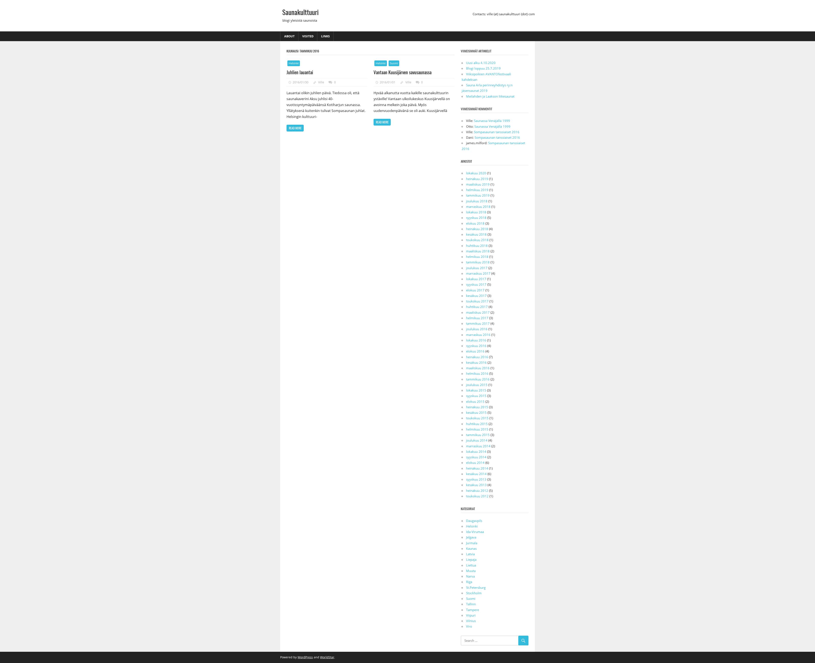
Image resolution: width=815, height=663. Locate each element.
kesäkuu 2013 (476, 485)
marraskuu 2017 (478, 273)
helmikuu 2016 (477, 373)
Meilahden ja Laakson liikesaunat (490, 96)
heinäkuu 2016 (477, 357)
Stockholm (474, 593)
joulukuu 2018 (477, 201)
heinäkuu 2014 (477, 468)
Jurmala (471, 543)
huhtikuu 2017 (477, 307)
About (289, 36)
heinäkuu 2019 (477, 179)
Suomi (394, 63)
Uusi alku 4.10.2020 (481, 63)
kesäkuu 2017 (476, 296)
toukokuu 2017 (477, 301)
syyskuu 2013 (476, 479)
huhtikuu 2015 (477, 424)
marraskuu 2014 (478, 446)
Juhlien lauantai (300, 72)
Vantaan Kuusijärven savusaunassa (402, 72)
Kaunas (471, 548)
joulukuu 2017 (477, 268)
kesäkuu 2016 (476, 362)
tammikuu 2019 (478, 195)
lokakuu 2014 (476, 451)
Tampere (472, 610)
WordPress (305, 657)
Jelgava (471, 537)
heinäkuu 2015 (477, 407)
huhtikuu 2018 (477, 245)
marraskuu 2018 (478, 206)
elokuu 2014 (475, 462)
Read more (295, 128)
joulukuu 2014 (477, 440)
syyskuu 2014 (476, 457)
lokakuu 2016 (476, 340)
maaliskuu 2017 (478, 312)
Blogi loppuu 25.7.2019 (483, 68)
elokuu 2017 (475, 290)
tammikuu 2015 (478, 435)
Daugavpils (474, 521)
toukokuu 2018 (477, 240)
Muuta (471, 571)
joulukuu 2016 (477, 329)
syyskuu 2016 (476, 346)
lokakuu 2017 (476, 279)
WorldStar (327, 657)
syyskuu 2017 (476, 284)
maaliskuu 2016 (478, 368)
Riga (469, 582)
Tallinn (471, 604)
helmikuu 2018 (477, 257)
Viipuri (471, 615)
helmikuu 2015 (477, 429)
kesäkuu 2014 (476, 474)
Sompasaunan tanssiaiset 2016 (496, 132)
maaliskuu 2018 (478, 251)
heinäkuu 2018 (477, 229)
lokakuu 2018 (476, 212)
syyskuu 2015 (476, 396)
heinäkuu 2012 (477, 490)
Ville (321, 82)
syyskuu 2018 (476, 217)
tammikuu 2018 (478, 262)
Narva (470, 576)
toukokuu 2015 (477, 418)
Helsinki (294, 63)
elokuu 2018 (475, 223)
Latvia (470, 554)
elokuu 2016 (475, 351)
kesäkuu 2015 (476, 412)
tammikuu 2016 (478, 379)
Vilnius (471, 621)
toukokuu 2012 (477, 496)
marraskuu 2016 (478, 335)
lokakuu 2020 (476, 173)
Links (325, 36)
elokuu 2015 (475, 401)
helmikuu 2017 (477, 318)
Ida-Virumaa (475, 532)
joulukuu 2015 (477, 385)
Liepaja (471, 559)
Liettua (471, 565)
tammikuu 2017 (478, 323)
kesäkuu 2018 (476, 234)
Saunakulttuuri (300, 12)
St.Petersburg (476, 587)
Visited (307, 36)
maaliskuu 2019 (478, 184)
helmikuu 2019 (477, 190)
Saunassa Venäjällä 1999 (492, 121)
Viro (469, 626)
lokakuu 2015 (476, 390)
